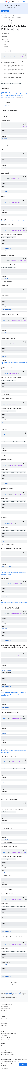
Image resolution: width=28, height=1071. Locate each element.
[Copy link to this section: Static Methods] (14, 116)
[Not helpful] (11, 20)
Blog (2, 1045)
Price (3, 453)
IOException (5, 707)
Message (4, 733)
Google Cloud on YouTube (6, 1052)
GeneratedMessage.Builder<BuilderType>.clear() (12, 220)
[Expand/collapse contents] (8, 33)
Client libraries (10, 8)
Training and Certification (6, 1039)
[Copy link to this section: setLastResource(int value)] (19, 847)
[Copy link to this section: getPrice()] (8, 429)
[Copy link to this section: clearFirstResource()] (15, 225)
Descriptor (4, 138)
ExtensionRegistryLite (8, 675)
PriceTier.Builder (6, 215)
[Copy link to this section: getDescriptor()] (12, 120)
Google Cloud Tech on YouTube (7, 1054)
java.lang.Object (4, 92)
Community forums (5, 1018)
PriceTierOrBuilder (5, 105)
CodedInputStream (6, 670)
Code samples (4, 1035)
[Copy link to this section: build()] (6, 149)
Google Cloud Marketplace (6, 1010)
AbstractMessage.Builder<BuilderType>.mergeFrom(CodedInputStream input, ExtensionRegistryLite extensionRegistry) (14, 694)
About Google (4, 1059)
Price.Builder (5, 483)
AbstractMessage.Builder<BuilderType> (13, 95)
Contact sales (4, 1013)
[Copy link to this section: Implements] (11, 102)
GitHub (2, 1031)
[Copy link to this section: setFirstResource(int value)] (19, 799)
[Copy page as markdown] (15, 29)
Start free (5, 11)
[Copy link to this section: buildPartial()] (10, 173)
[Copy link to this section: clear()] (6, 197)
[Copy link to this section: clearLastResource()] (15, 255)
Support (3, 1021)
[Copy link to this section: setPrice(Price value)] (15, 894)
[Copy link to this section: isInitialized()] (10, 578)
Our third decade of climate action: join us (11, 1061)
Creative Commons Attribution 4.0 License (13, 993)
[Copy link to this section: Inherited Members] (18, 110)
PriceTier (4, 167)
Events (2, 1048)
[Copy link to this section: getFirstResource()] (14, 368)
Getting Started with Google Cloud (8, 1033)
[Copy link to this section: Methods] (9, 145)
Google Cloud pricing (5, 1008)
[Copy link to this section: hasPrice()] (8, 518)
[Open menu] (2, 1)
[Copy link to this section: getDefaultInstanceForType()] (20, 314)
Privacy (9, 1059)
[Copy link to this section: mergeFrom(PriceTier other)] (20, 608)
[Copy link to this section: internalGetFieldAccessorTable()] (22, 548)
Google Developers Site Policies (10, 996)
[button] (14, 110)
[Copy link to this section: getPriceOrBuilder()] (14, 489)
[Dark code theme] (23, 55)
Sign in (24, 1)
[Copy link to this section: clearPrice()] (9, 285)
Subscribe (23, 1064)
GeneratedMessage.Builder (7, 97)
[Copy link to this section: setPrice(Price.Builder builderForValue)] (2, 939)
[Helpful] (9, 20)
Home (2, 15)
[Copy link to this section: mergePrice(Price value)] (17, 756)
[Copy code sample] (25, 55)
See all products (4, 1006)
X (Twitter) (3, 1050)
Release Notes (4, 1023)
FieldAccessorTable (7, 566)
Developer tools (16, 15)
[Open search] (18, 1)
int (2, 391)
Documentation (8, 15)
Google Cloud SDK (9, 5)
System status (4, 1025)
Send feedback (6, 23)
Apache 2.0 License (17, 994)
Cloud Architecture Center (6, 1037)
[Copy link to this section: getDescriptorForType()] (17, 338)
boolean (4, 541)
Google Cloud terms (22, 1059)
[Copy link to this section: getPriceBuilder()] (13, 460)
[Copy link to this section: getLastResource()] (14, 398)
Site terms (15, 1059)
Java (19, 5)
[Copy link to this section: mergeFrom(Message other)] (20, 713)
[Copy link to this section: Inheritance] (10, 89)
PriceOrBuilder (6, 512)
